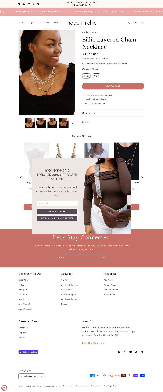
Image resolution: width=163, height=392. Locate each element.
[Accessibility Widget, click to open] (4, 388)
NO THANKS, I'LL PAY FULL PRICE (57, 218)
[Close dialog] (128, 161)
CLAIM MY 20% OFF (57, 211)
